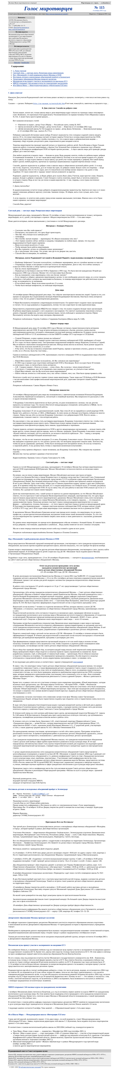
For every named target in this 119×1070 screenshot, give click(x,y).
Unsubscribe (25, 62)
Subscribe (17, 62)
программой (78, 662)
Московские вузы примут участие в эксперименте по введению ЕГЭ (40, 81)
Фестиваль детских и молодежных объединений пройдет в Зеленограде (41, 77)
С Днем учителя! (19, 71)
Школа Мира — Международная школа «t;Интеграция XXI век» (40, 85)
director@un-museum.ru (21, 27)
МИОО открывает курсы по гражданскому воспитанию (40, 83)
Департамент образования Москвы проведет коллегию (34, 79)
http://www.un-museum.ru (17, 29)
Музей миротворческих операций (30, 1067)
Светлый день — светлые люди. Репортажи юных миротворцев (38, 73)
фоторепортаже (88, 558)
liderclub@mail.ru (40, 794)
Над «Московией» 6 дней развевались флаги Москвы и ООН (37, 75)
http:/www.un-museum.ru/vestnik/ (57, 14)
